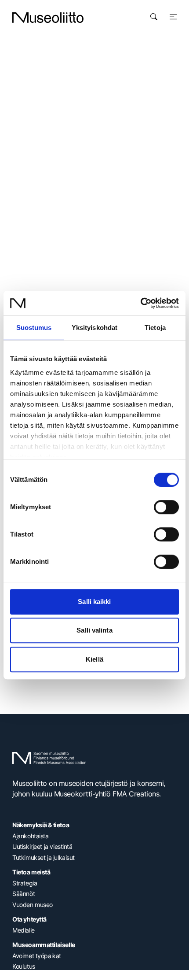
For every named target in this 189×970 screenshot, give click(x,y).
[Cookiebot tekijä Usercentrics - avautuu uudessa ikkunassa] (140, 303)
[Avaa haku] (153, 16)
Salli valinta (94, 630)
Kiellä (94, 659)
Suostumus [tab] (34, 327)
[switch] (166, 507)
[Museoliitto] (48, 17)
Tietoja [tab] (155, 327)
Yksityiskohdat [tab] (94, 327)
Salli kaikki (94, 601)
